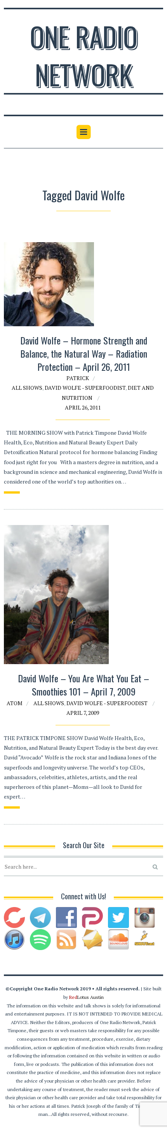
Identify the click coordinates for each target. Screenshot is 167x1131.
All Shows (27, 387)
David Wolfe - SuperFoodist (85, 387)
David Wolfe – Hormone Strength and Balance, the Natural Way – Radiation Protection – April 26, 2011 (83, 353)
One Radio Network (83, 55)
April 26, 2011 (83, 407)
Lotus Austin (86, 997)
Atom (15, 703)
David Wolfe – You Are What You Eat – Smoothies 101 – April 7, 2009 (83, 684)
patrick (77, 378)
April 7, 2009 (82, 712)
